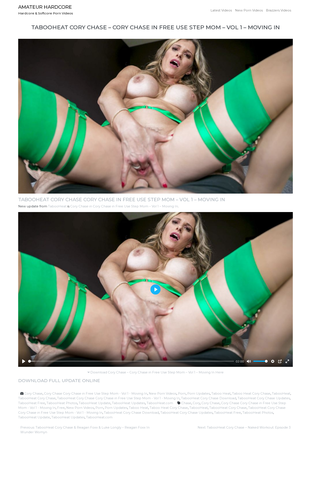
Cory (196, 403)
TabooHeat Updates (128, 403)
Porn (182, 393)
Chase (186, 403)
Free (61, 408)
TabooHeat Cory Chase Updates (264, 398)
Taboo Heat (221, 393)
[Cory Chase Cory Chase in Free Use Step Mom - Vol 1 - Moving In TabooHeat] (155, 116)
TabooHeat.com (160, 403)
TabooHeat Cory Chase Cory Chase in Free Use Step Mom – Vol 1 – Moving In (121, 200)
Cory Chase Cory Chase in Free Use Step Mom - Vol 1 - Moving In (95, 393)
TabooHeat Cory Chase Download (208, 398)
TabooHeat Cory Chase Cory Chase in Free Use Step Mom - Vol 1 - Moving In (118, 398)
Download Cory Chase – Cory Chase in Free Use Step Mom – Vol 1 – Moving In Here (156, 372)
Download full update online (59, 380)
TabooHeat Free (31, 403)
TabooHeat (57, 206)
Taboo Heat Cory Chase (251, 393)
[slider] (131, 361)
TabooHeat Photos (62, 403)
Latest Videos (221, 10)
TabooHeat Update (94, 403)
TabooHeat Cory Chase (37, 398)
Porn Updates (198, 393)
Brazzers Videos (278, 10)
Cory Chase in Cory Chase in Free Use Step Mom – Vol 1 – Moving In (124, 206)
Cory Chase (33, 393)
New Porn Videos (249, 10)
